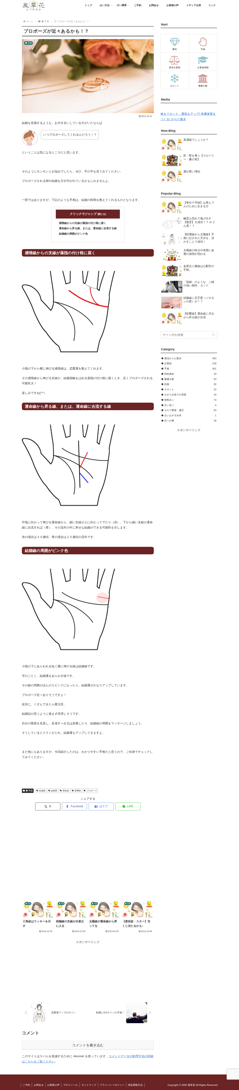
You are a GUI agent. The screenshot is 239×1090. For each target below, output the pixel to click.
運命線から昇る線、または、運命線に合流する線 (88, 228)
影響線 (78, 790)
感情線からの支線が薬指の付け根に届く (82, 222)
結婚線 (42, 790)
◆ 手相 (29, 790)
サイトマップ (89, 1085)
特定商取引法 (135, 1085)
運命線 (66, 790)
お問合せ (39, 1085)
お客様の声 (53, 1085)
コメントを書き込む (88, 1045)
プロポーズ (91, 790)
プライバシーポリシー (112, 1085)
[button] (213, 335)
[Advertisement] (88, 855)
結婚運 (54, 790)
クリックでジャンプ (83, 214)
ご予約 (26, 1085)
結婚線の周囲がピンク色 (73, 233)
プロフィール (70, 1085)
